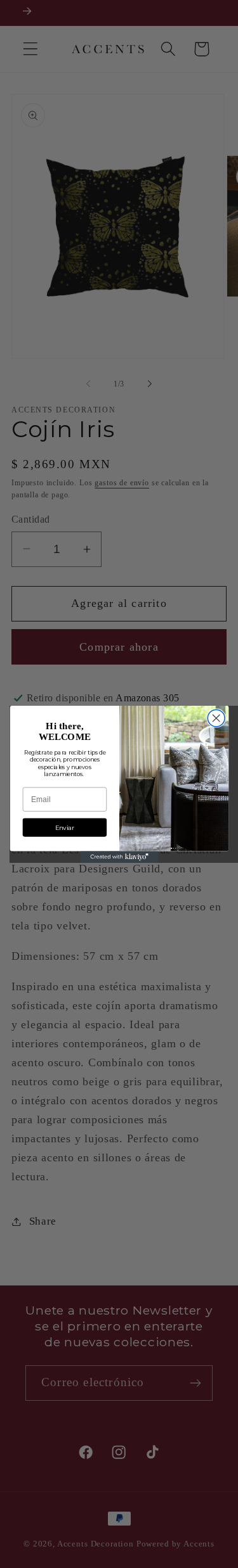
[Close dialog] (216, 718)
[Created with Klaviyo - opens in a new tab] (118, 856)
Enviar (64, 827)
